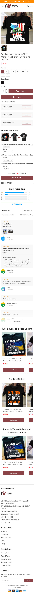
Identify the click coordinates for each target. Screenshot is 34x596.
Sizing (3, 544)
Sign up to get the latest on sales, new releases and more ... (16, 576)
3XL (23, 71)
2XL (18, 71)
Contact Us (4, 534)
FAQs (3, 541)
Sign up (28, 580)
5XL (3, 75)
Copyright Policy (6, 565)
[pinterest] (9, 523)
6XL (8, 75)
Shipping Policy (6, 559)
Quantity (3, 87)
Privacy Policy (5, 553)
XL (13, 71)
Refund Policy (5, 556)
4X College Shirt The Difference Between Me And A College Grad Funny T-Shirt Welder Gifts (12, 410)
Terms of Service (6, 562)
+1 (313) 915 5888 (7, 517)
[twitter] (6, 523)
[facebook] (2, 523)
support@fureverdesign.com (10, 519)
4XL (28, 71)
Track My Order (6, 537)
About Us (4, 531)
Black (7, 79)
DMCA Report (17, 587)
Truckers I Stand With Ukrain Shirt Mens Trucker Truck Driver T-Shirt (12, 360)
